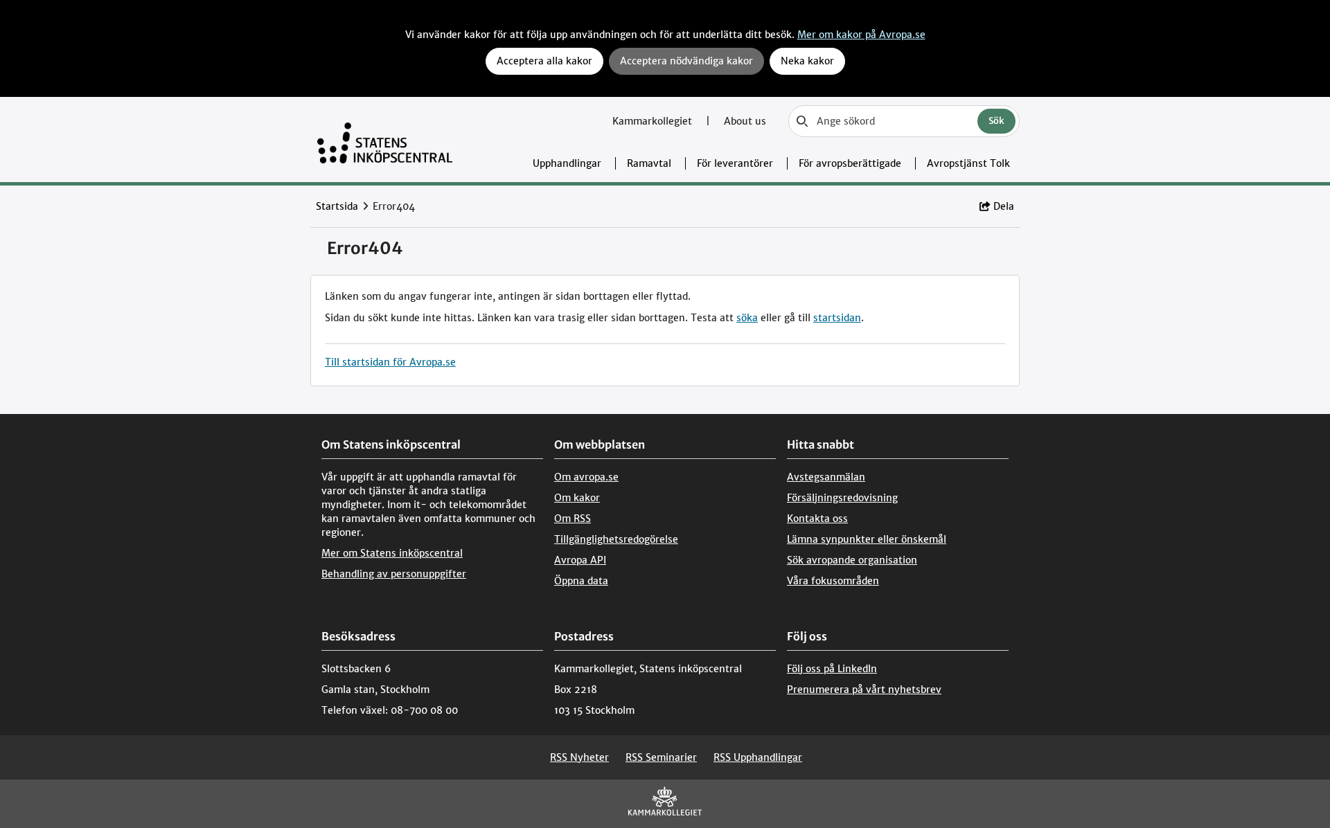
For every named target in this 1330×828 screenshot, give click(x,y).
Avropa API (580, 560)
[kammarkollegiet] (665, 804)
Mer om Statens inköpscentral (392, 553)
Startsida (337, 206)
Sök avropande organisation (852, 560)
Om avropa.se (586, 477)
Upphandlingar (567, 163)
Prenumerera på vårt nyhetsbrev (864, 689)
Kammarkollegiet (653, 121)
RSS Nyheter (579, 757)
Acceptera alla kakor (544, 61)
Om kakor (577, 498)
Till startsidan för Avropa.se (390, 362)
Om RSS (572, 518)
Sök (996, 121)
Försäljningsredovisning (842, 498)
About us (745, 121)
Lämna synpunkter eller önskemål (866, 539)
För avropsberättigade (850, 163)
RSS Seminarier (661, 757)
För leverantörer (735, 163)
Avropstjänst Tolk (968, 163)
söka (747, 318)
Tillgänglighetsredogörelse (616, 539)
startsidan (837, 318)
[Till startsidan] (384, 139)
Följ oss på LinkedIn (832, 669)
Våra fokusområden (833, 581)
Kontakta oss (817, 518)
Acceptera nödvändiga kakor (686, 61)
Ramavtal (649, 163)
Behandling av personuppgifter (393, 574)
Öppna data (581, 581)
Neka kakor (807, 61)
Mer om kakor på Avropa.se (861, 34)
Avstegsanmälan (826, 477)
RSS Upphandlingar (757, 757)
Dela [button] (1003, 206)
